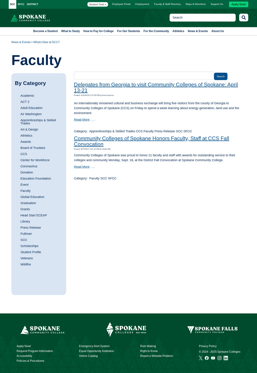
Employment (142, 4)
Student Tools (97, 4)
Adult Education (31, 108)
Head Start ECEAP (33, 215)
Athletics (178, 31)
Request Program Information (35, 351)
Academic (27, 95)
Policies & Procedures (30, 360)
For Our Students (128, 31)
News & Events (198, 31)
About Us (217, 31)
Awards (25, 141)
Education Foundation (35, 178)
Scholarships (29, 246)
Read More (82, 119)
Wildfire (25, 264)
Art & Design (29, 129)
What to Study (70, 31)
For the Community (156, 31)
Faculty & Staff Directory (167, 4)
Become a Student (45, 31)
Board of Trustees (32, 148)
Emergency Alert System (94, 346)
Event (24, 184)
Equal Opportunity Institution (96, 351)
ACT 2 (24, 102)
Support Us (217, 4)
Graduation (28, 203)
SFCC (21, 4)
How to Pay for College (98, 31)
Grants (25, 209)
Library (25, 221)
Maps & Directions (196, 4)
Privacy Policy (208, 346)
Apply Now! (238, 4)
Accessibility (24, 355)
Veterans (26, 258)
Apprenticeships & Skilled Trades (38, 121)
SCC (12, 4)
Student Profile (30, 252)
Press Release (30, 227)
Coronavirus (28, 166)
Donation (26, 172)
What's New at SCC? (46, 42)
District (32, 4)
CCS (23, 154)
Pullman (26, 233)
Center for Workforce (35, 160)
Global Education (32, 197)
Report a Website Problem (156, 355)
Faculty (25, 191)
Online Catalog (88, 355)
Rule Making (148, 346)
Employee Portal (121, 4)
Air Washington (31, 114)
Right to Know (149, 351)
